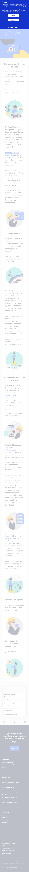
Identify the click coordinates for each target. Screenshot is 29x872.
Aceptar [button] (13, 15)
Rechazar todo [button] (13, 20)
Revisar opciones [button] (13, 24)
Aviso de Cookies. (12, 11)
